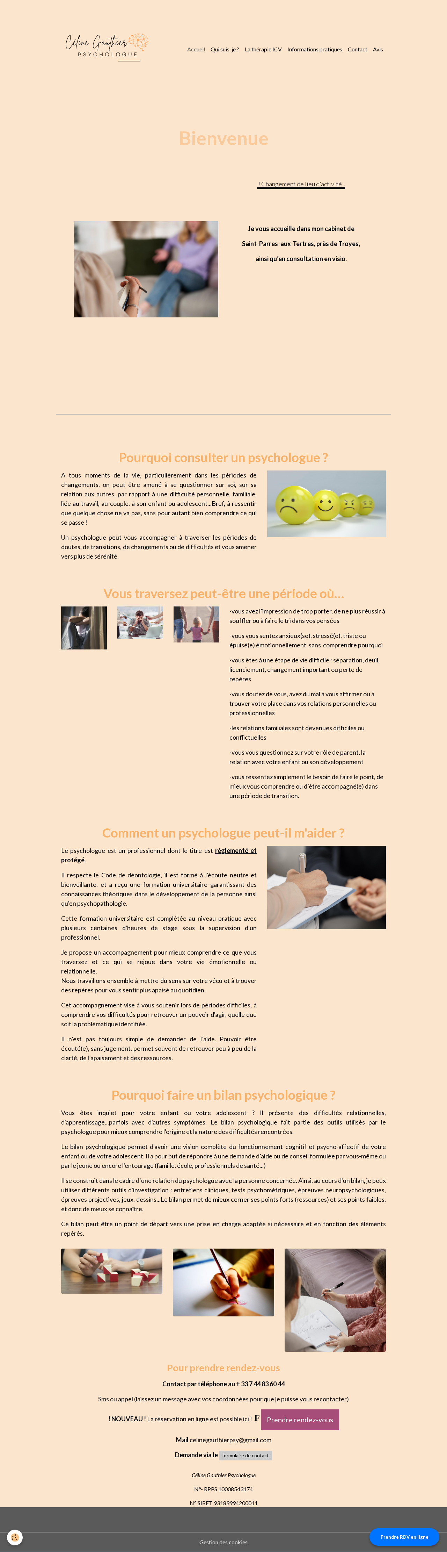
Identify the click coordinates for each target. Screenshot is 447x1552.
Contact (357, 49)
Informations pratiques (314, 49)
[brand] (106, 49)
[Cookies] (15, 1537)
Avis (378, 49)
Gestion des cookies (223, 1542)
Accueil (196, 49)
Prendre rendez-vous (300, 1419)
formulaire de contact (245, 1455)
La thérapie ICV (263, 49)
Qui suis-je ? (225, 49)
